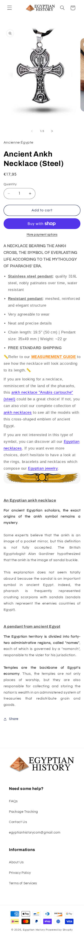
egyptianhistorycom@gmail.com (34, 832)
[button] (9, 8)
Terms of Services (23, 883)
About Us (16, 862)
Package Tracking (23, 811)
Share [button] (13, 719)
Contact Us (18, 822)
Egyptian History (34, 930)
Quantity (10, 184)
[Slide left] (32, 131)
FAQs (13, 801)
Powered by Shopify (59, 930)
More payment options (42, 234)
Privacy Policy (20, 872)
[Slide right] (52, 131)
